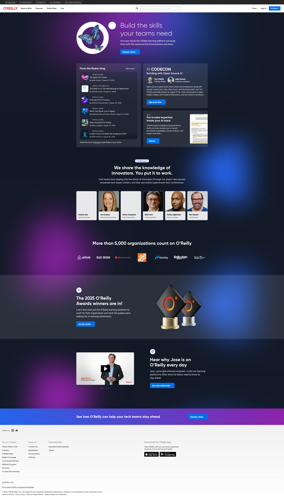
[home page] (11, 8)
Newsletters (33, 450)
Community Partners (10, 461)
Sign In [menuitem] (263, 8)
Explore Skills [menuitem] (26, 8)
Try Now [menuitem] (273, 8)
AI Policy (31, 457)
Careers (5, 450)
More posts (130, 68)
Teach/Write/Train (10, 447)
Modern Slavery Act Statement (56, 494)
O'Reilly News (7, 454)
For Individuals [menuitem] (55, 2)
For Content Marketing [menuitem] (73, 2)
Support (32, 442)
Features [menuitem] (39, 8)
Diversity (5, 468)
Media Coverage (9, 457)
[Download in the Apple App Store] (151, 456)
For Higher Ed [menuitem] (41, 2)
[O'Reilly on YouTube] (17, 430)
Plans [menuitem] (254, 8)
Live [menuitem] (62, 8)
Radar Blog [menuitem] (51, 8)
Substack (96, 142)
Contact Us (33, 447)
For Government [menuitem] (25, 2)
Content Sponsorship (11, 471)
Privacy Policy (34, 454)
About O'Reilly (9, 442)
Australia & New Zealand (59, 447)
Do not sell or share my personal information (18, 487)
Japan (51, 450)
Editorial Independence (35, 494)
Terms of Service (8, 494)
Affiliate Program (9, 464)
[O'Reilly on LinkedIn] (13, 430)
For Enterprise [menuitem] (10, 2)
